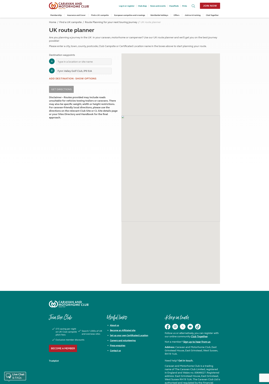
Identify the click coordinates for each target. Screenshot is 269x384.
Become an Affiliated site (122, 330)
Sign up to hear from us (196, 341)
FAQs (184, 6)
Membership (56, 15)
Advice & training (192, 15)
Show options (86, 78)
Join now (210, 5)
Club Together (212, 15)
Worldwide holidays (159, 15)
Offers (176, 15)
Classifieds (174, 6)
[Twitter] (182, 326)
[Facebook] (167, 326)
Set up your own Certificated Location (129, 335)
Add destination (61, 78)
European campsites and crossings (129, 15)
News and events (158, 6)
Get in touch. (185, 360)
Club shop (142, 6)
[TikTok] (198, 326)
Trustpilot (54, 360)
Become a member (63, 348)
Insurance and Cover (76, 15)
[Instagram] (175, 326)
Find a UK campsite (100, 15)
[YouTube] (190, 326)
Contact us (115, 350)
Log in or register (126, 6)
